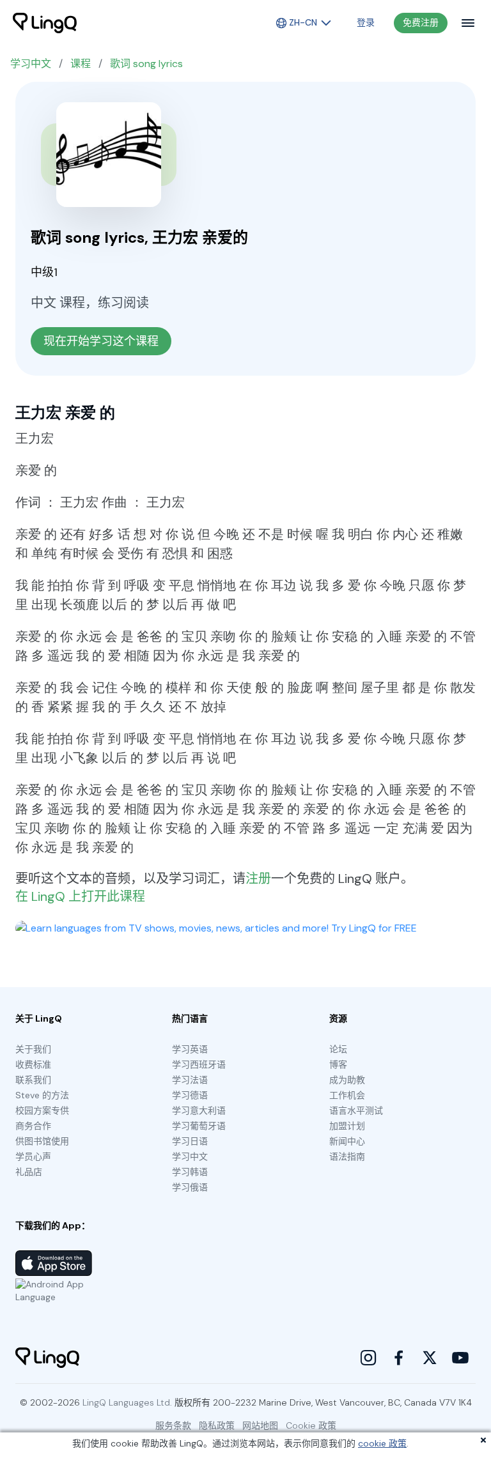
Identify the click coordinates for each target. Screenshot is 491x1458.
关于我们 (33, 1049)
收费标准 (33, 1064)
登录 (366, 22)
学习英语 (190, 1049)
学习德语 (190, 1095)
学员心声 (33, 1156)
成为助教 (347, 1080)
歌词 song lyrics (146, 63)
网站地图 (260, 1425)
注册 (258, 878)
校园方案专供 (42, 1110)
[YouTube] (460, 1357)
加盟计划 (347, 1126)
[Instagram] (368, 1357)
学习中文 (30, 63)
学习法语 (190, 1080)
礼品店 (28, 1172)
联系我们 (33, 1080)
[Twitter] (429, 1357)
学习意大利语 (199, 1110)
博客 (338, 1064)
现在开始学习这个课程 (101, 341)
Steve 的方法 (42, 1095)
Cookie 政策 (311, 1425)
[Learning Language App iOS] (53, 1263)
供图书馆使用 (42, 1141)
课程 (80, 63)
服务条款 (173, 1425)
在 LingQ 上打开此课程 (80, 896)
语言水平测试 (356, 1110)
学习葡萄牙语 (199, 1126)
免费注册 (421, 22)
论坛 (338, 1049)
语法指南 (347, 1156)
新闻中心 (347, 1141)
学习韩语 (190, 1172)
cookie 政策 (382, 1443)
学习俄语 (190, 1187)
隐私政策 (217, 1425)
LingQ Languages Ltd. (127, 1402)
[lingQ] (45, 23)
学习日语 (190, 1141)
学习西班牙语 (199, 1064)
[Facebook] (399, 1357)
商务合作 (33, 1126)
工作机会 (347, 1095)
